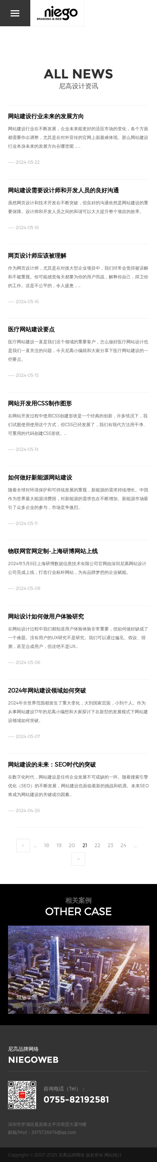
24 (123, 845)
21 (85, 845)
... (35, 845)
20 (72, 845)
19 (59, 845)
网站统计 (113, 1154)
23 (110, 845)
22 (97, 845)
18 (46, 845)
